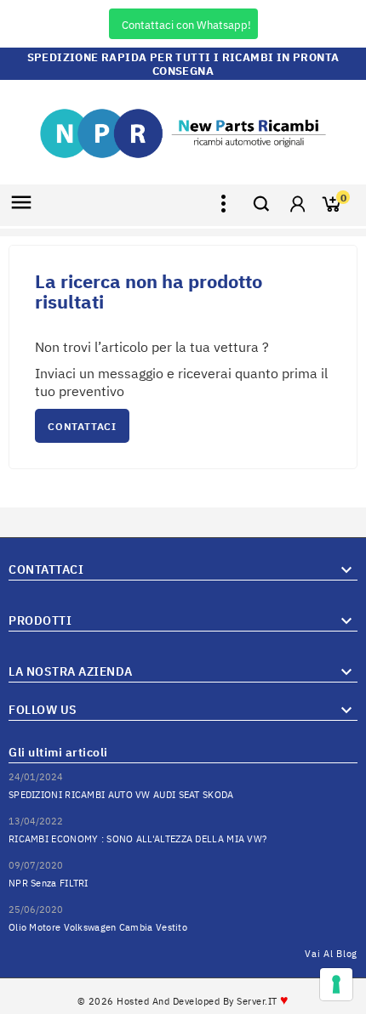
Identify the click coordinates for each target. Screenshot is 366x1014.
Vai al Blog (331, 954)
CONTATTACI (82, 426)
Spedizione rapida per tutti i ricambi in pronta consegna (183, 64)
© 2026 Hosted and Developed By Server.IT (183, 1001)
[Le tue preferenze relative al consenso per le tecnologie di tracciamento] (336, 984)
